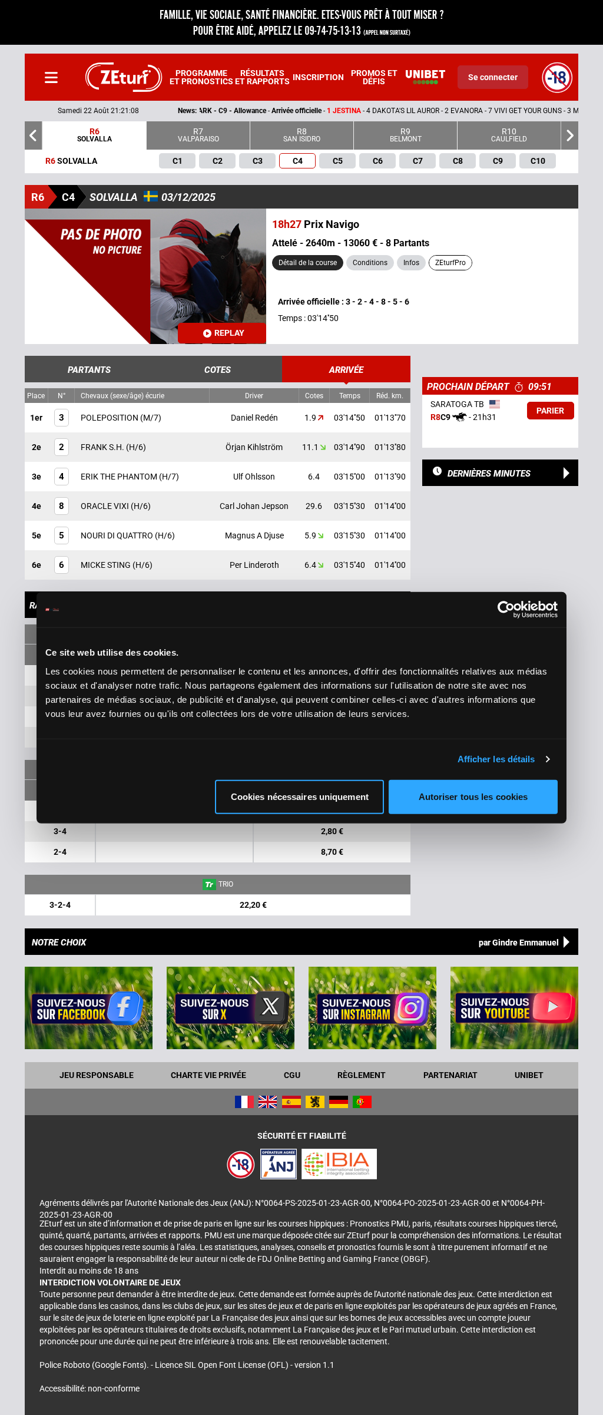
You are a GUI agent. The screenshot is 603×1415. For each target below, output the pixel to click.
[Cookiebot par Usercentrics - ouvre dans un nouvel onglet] (506, 610)
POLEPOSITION (110, 417)
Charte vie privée (208, 1075)
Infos (411, 263)
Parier (550, 410)
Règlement (361, 1075)
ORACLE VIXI (106, 506)
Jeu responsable (96, 1075)
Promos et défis (374, 77)
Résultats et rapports (262, 77)
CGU (292, 1075)
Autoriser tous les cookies (473, 796)
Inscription (318, 77)
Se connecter (493, 77)
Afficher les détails (496, 759)
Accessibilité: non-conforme (89, 1388)
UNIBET (529, 1075)
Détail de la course (308, 263)
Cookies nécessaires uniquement (300, 796)
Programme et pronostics (201, 77)
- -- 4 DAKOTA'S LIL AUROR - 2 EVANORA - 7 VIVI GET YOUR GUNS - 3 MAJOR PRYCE (331, 111)
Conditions (370, 263)
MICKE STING (106, 565)
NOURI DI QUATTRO (118, 535)
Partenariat (450, 1075)
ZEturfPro (450, 263)
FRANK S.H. (103, 447)
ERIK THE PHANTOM (120, 476)
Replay (229, 333)
